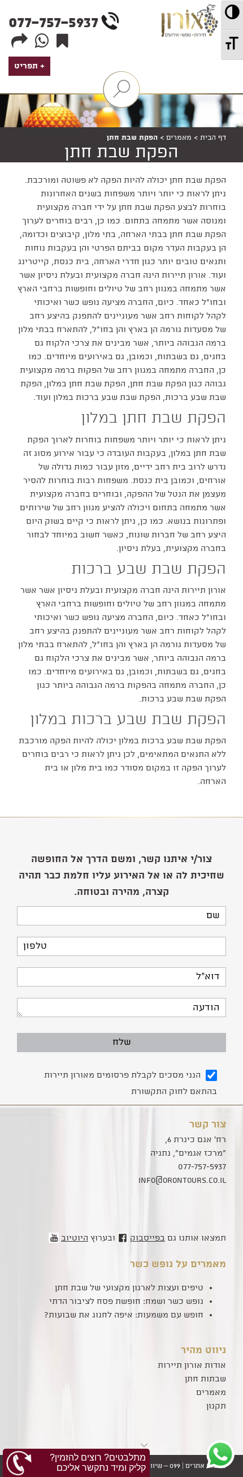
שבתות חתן (205, 1379)
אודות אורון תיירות (192, 1365)
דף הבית (213, 138)
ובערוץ (88, 1238)
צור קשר (207, 1124)
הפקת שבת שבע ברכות (148, 569)
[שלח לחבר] (18, 41)
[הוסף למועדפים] (61, 41)
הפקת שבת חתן (121, 153)
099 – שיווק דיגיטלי (151, 1466)
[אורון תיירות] (191, 55)
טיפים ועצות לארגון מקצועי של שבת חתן (129, 1288)
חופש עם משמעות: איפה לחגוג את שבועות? (123, 1315)
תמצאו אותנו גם (178, 1238)
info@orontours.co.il (182, 1180)
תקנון (216, 1406)
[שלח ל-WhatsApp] (40, 41)
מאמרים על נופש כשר (178, 1264)
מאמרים (179, 138)
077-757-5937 (53, 23)
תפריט (26, 66)
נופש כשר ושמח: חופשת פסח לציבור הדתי (126, 1302)
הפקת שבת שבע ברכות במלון (128, 720)
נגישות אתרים (205, 1466)
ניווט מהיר (203, 1350)
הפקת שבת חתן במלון (153, 418)
